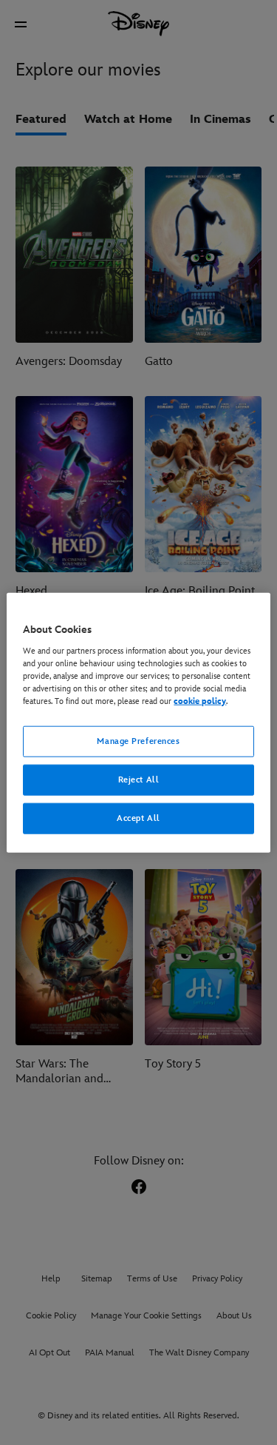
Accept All (138, 817)
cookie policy (200, 701)
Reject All (139, 779)
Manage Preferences (138, 741)
